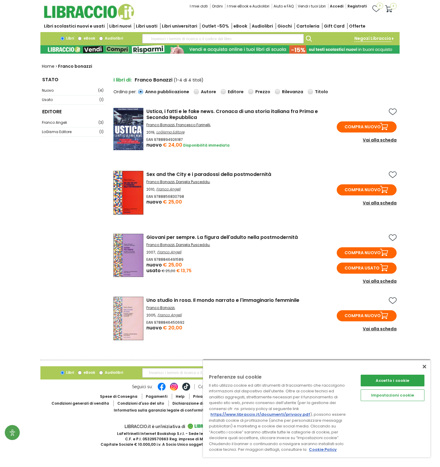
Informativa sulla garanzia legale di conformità (160, 410)
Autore (208, 92)
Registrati (357, 6)
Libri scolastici (74, 26)
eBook (240, 26)
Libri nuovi (120, 26)
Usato (73, 99)
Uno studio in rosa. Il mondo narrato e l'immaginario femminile (222, 300)
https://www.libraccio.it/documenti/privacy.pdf (260, 414)
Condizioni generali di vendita (80, 403)
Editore (236, 92)
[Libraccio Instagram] (174, 390)
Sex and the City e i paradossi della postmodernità (208, 174)
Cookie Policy (323, 449)
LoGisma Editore (73, 131)
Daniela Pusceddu (193, 181)
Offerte (357, 26)
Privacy (200, 396)
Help (180, 396)
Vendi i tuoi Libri (312, 6)
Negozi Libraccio (372, 38)
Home (48, 66)
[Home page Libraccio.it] (88, 18)
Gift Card (334, 26)
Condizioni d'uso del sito (140, 403)
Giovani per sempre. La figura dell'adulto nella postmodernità (222, 237)
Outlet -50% (215, 26)
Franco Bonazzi (160, 124)
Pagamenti (156, 396)
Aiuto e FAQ (284, 6)
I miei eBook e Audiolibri (248, 6)
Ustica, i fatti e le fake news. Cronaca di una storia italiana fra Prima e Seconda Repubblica (232, 114)
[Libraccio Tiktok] (186, 390)
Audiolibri (262, 26)
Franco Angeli (73, 122)
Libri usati (146, 26)
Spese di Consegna (118, 396)
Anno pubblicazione (167, 92)
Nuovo (73, 90)
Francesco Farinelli (193, 124)
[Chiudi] (424, 366)
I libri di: (122, 79)
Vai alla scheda (380, 140)
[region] (316, 408)
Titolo (321, 92)
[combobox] (223, 38)
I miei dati (199, 6)
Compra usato (362, 268)
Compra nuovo (363, 127)
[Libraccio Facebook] (161, 390)
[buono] (220, 49)
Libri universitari (179, 26)
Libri (69, 38)
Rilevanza (292, 92)
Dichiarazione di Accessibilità (200, 403)
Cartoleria (307, 26)
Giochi (284, 26)
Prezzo (262, 92)
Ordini (217, 6)
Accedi (336, 6)
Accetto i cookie (392, 380)
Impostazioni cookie (392, 395)
